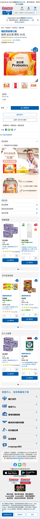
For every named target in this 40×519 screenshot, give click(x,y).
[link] (6, 130)
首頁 (2, 28)
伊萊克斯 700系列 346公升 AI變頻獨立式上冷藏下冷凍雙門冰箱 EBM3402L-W (29, 249)
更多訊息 (4, 200)
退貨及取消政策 (20, 498)
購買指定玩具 (20, 2)
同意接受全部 (7, 514)
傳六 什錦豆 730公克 (27, 304)
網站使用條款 (19, 494)
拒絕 (32, 514)
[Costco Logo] (7, 8)
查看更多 (20, 514)
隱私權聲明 (29, 494)
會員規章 (10, 498)
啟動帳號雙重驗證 (18, 458)
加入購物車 (25, 108)
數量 (2, 108)
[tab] (20, 398)
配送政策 (30, 498)
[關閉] (38, 20)
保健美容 (8, 28)
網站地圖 (10, 494)
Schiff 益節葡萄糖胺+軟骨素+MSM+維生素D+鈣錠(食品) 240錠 (29, 364)
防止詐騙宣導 (18, 456)
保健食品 (14, 28)
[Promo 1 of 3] (18, 269)
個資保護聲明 (30, 496)
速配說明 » (20, 115)
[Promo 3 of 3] (22, 269)
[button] (35, 13)
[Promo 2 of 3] (20, 269)
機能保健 (21, 28)
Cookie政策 (9, 496)
